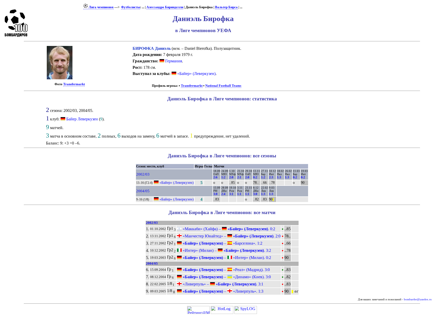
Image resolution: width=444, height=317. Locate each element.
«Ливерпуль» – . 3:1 (222, 284)
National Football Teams (223, 86)
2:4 (223, 194)
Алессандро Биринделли (164, 7)
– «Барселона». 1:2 (222, 243)
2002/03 (143, 174)
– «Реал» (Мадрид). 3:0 (226, 269)
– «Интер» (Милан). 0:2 (226, 257)
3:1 (231, 194)
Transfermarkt (74, 84)
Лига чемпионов (101, 7)
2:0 (231, 177)
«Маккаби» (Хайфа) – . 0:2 (228, 229)
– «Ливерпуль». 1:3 (222, 291)
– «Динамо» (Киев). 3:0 (226, 277)
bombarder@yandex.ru (418, 299)
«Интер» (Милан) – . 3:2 (226, 250)
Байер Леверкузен (82, 119)
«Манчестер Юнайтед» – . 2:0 (231, 236)
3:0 (215, 194)
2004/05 (143, 191)
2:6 (215, 177)
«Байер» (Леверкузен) (196, 73)
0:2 (255, 177)
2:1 (239, 177)
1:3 (279, 177)
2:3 (271, 177)
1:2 (223, 177)
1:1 (239, 194)
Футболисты (130, 7)
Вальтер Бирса (226, 7)
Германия (173, 61)
